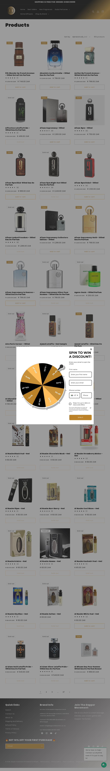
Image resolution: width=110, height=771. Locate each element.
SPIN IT (80, 417)
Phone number (74, 390)
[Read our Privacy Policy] (90, 408)
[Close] (91, 349)
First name (73, 369)
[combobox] (74, 395)
